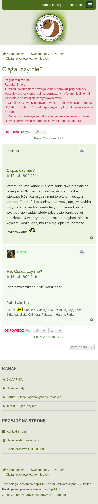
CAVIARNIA (15, 379)
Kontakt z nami (17, 431)
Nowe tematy (15, 388)
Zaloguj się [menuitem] (74, 5)
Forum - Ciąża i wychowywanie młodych (34, 397)
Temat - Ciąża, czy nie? (22, 406)
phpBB (38, 484)
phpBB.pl (53, 489)
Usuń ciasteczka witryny (23, 440)
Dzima (21, 252)
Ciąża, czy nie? (22, 69)
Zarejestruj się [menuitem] (51, 5)
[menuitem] (26, 495)
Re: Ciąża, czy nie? (24, 271)
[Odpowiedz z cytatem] (82, 151)
